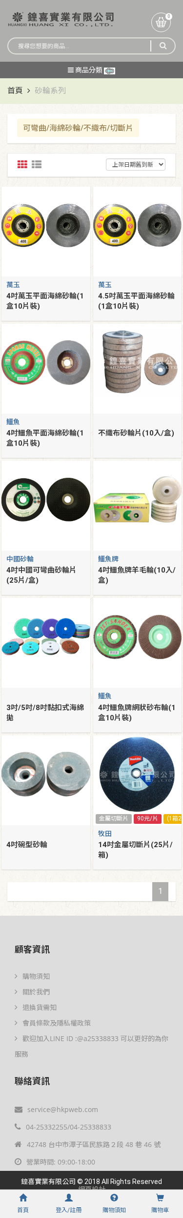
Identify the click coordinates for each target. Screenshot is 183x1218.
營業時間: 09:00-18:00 (60, 1161)
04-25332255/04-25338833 (68, 1126)
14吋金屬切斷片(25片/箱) (135, 849)
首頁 (15, 90)
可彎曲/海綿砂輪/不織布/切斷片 (78, 127)
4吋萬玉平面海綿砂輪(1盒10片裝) (45, 301)
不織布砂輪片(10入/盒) (136, 433)
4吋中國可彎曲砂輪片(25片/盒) (41, 575)
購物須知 (36, 976)
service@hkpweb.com (62, 1109)
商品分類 (89, 70)
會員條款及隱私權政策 (56, 1022)
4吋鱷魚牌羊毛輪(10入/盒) (137, 575)
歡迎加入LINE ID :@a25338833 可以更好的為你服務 (91, 1046)
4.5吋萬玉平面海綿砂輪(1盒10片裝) (136, 301)
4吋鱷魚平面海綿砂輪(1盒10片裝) (45, 438)
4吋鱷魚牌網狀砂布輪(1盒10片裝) (137, 712)
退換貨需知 (39, 1007)
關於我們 (36, 991)
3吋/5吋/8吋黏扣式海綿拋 (45, 712)
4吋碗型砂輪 (26, 844)
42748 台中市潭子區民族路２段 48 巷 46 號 (94, 1144)
